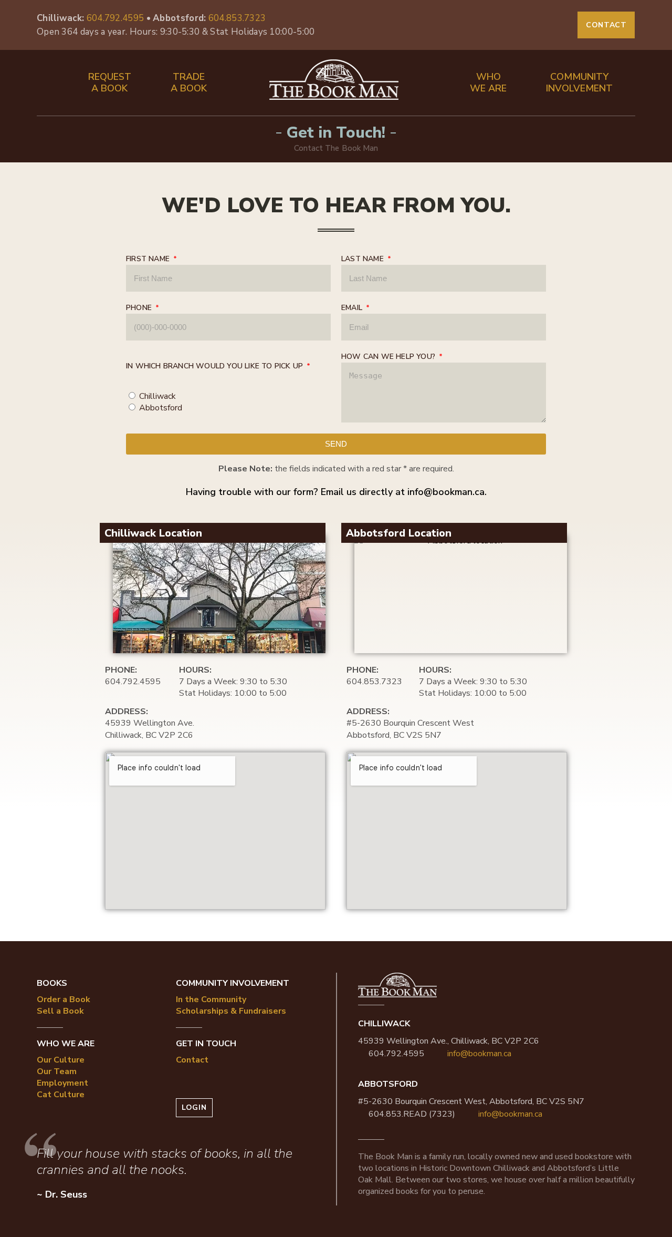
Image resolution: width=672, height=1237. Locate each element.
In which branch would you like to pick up (215, 366)
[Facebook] (526, 25)
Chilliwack (157, 396)
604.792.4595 (115, 18)
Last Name (363, 259)
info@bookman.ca (446, 492)
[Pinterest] (560, 25)
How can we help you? (389, 357)
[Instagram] (543, 25)
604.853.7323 (237, 18)
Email (352, 308)
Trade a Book (189, 82)
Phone (140, 308)
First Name (149, 259)
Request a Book (109, 82)
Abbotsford (160, 408)
